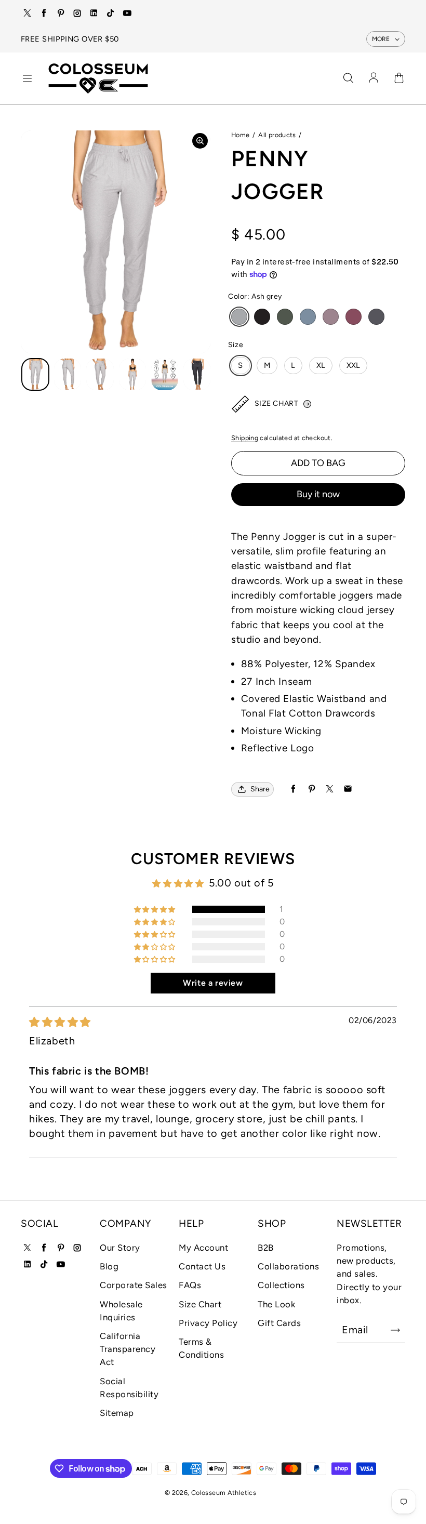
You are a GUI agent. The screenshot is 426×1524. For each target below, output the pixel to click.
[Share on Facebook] (293, 789)
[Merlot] (353, 317)
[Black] (262, 317)
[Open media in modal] (200, 141)
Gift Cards (279, 1323)
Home (240, 135)
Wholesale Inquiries (121, 1310)
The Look (276, 1304)
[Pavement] (376, 317)
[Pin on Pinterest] (311, 789)
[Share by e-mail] (347, 789)
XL (321, 365)
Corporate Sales (133, 1285)
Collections (281, 1285)
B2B (266, 1247)
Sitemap (117, 1413)
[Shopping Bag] (399, 78)
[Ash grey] (239, 317)
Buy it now (318, 494)
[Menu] (27, 78)
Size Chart (200, 1304)
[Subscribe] (395, 1330)
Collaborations (288, 1266)
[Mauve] (331, 317)
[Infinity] (308, 317)
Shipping (244, 438)
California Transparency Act (127, 1349)
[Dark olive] (285, 317)
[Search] (348, 78)
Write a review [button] (213, 983)
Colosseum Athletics (223, 1492)
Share (260, 789)
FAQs (190, 1285)
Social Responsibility (129, 1387)
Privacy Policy (208, 1323)
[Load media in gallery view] (35, 374)
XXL (354, 365)
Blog (109, 1266)
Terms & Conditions (201, 1348)
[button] (155, 909)
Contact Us (202, 1266)
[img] (60, 1022)
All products (277, 135)
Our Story (120, 1247)
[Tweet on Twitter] (329, 789)
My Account (203, 1247)
